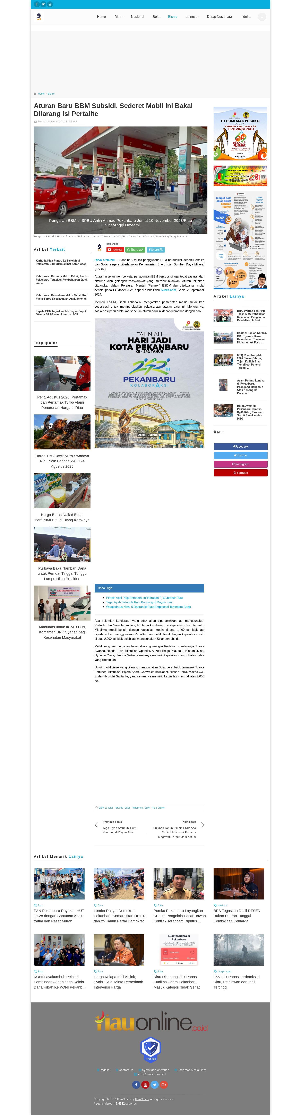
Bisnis (172, 16)
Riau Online (158, 807)
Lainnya (191, 16)
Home (101, 16)
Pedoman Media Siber (192, 1070)
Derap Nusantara (219, 16)
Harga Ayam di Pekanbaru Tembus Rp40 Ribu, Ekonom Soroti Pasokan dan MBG (250, 412)
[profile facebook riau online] (37, 4)
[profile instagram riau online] (50, 4)
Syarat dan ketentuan (155, 1070)
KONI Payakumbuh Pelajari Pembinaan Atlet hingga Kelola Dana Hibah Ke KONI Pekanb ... (60, 982)
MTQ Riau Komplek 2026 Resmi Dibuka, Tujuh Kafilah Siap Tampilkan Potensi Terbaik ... (249, 361)
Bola (156, 16)
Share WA (136, 249)
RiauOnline (142, 1099)
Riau (117, 16)
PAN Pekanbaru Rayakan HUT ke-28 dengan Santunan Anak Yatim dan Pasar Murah (59, 916)
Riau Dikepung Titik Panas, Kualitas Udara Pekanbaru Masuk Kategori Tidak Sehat (177, 982)
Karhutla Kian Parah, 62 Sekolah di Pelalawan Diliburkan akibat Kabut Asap (61, 262)
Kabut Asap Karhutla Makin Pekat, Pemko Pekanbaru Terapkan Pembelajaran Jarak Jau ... (62, 279)
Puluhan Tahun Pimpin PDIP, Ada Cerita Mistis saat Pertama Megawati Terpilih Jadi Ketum (174, 832)
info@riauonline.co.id (152, 1074)
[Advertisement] (150, 59)
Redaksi (105, 1070)
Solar (127, 807)
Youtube (242, 472)
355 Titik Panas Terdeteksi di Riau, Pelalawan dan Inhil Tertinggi (237, 982)
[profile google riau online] (164, 1085)
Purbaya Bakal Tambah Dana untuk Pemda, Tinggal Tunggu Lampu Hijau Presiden (62, 573)
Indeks (245, 16)
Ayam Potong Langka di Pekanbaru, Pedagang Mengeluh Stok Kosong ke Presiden (250, 387)
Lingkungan (224, 971)
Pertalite (119, 807)
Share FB (156, 249)
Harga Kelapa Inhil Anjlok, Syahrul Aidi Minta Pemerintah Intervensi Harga (118, 982)
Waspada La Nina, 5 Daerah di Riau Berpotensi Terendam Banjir (148, 606)
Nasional (137, 16)
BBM (147, 807)
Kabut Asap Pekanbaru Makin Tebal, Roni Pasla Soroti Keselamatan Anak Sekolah (62, 297)
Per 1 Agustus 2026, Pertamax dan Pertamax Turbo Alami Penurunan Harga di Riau (62, 402)
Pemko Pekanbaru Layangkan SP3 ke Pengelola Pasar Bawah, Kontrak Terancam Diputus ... (180, 916)
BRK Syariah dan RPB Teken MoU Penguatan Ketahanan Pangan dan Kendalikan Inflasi (251, 315)
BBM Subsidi (106, 807)
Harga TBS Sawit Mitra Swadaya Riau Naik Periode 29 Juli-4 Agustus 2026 (62, 461)
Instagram (242, 464)
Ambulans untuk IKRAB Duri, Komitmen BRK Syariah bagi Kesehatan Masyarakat (62, 632)
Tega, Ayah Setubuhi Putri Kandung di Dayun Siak (139, 602)
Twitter (242, 455)
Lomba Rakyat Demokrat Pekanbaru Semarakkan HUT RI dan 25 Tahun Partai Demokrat (120, 916)
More (220, 432)
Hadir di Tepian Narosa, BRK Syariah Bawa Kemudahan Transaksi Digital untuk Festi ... (252, 337)
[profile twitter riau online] (43, 4)
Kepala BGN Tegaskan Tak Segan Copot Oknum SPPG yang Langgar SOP (61, 313)
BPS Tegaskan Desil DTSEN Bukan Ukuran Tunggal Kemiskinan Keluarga (237, 916)
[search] (262, 17)
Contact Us (126, 1070)
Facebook (241, 446)
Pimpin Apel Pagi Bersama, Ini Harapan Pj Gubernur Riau (144, 597)
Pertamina (137, 807)
